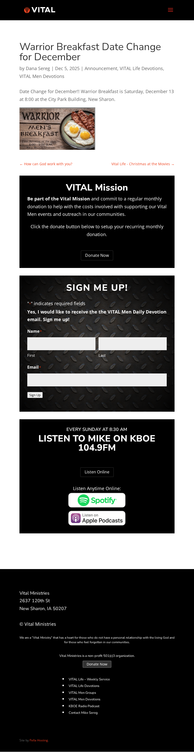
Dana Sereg (38, 68)
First (31, 355)
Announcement (101, 68)
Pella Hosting (39, 740)
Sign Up (35, 395)
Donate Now (97, 255)
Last (102, 355)
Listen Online (97, 472)
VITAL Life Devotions (141, 68)
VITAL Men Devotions (41, 76)
